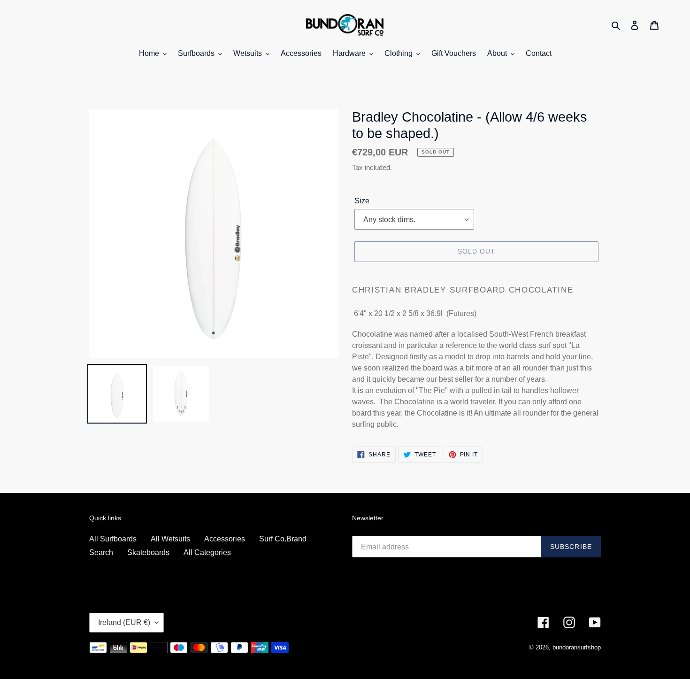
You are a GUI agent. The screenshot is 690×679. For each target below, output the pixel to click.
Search (101, 552)
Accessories (224, 539)
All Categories (207, 552)
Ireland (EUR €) (124, 622)
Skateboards (148, 552)
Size (361, 201)
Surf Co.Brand (283, 539)
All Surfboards (113, 539)
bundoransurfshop (576, 647)
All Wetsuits (170, 539)
